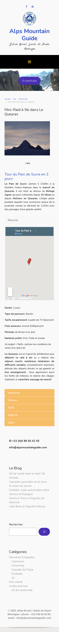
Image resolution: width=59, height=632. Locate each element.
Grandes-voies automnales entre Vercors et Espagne (29, 492)
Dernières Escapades (22, 557)
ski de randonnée (22, 590)
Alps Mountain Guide (29, 34)
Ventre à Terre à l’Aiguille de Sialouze (26, 500)
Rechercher (16, 524)
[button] (4, 80)
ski (13, 578)
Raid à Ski (23, 99)
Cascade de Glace (22, 569)
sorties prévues (18, 586)
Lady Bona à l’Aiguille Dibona (27, 506)
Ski (15, 99)
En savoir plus (29, 80)
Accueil (7, 99)
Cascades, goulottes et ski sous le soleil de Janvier (28, 484)
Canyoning (17, 565)
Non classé (15, 582)
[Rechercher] (44, 532)
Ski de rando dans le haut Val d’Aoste (27, 475)
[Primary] (29, 62)
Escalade (16, 573)
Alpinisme (17, 561)
